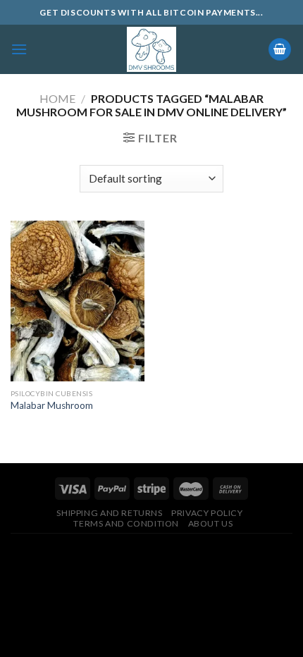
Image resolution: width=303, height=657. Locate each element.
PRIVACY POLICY (207, 513)
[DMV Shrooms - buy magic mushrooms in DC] (151, 49)
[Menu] (19, 49)
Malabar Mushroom (52, 405)
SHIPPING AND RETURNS (109, 513)
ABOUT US (210, 523)
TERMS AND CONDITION (126, 523)
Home (57, 98)
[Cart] (279, 49)
